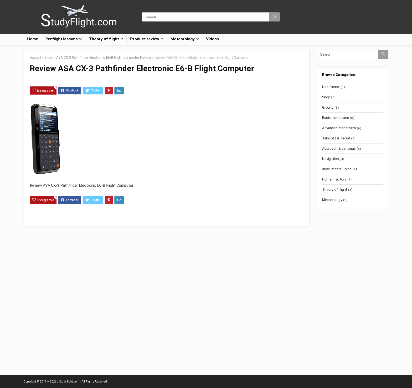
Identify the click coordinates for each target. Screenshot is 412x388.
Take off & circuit (336, 138)
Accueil (35, 58)
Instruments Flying (336, 169)
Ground (328, 107)
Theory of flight (334, 189)
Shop (49, 58)
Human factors (334, 179)
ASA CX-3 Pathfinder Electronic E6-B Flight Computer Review (103, 58)
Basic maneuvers (335, 118)
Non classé (331, 87)
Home (32, 39)
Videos (212, 39)
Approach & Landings (339, 148)
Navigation (330, 159)
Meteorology (332, 200)
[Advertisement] (352, 290)
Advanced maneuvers (339, 128)
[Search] (274, 16)
